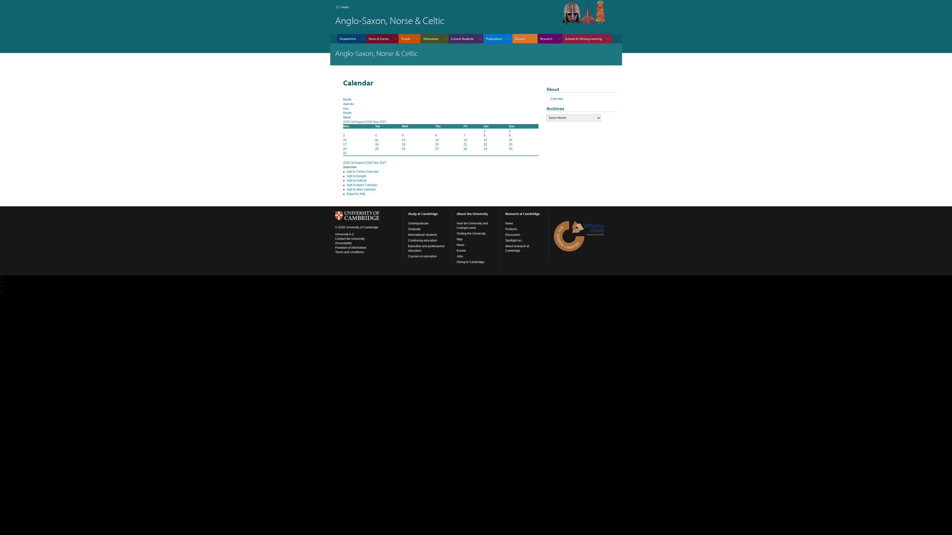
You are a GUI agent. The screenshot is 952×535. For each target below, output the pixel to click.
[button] (350, 167)
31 (345, 153)
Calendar (556, 99)
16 (510, 140)
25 (377, 149)
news (345, 7)
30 (510, 149)
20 (437, 144)
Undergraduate (418, 223)
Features (511, 229)
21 (465, 144)
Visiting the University (471, 233)
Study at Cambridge (423, 214)
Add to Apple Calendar (362, 185)
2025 (347, 122)
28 (465, 149)
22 (485, 144)
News (460, 245)
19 (403, 144)
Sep (376, 122)
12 (403, 140)
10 (345, 140)
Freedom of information (350, 247)
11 (376, 140)
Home (337, 7)
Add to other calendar (361, 189)
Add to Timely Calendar (363, 171)
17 (345, 144)
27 (437, 149)
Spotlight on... (514, 240)
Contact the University (350, 239)
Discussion (512, 235)
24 (345, 149)
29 (485, 149)
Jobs (460, 256)
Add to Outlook (357, 180)
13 (437, 140)
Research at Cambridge (522, 214)
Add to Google (356, 176)
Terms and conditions (349, 252)
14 (465, 140)
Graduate (414, 229)
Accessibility (343, 243)
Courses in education (422, 256)
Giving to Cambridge (470, 262)
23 (510, 144)
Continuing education (422, 240)
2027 (382, 122)
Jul (353, 122)
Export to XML (356, 194)
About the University (472, 214)
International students (422, 235)
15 (485, 140)
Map (460, 239)
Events (461, 250)
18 (377, 144)
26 (403, 149)
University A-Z (344, 234)
